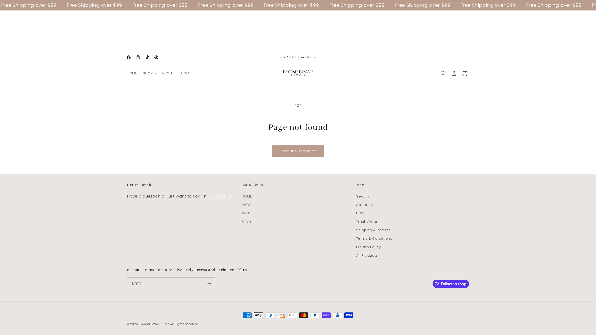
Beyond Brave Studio (154, 324)
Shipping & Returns (373, 230)
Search (362, 196)
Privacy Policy (368, 247)
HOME (247, 196)
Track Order (366, 221)
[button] (149, 73)
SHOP (246, 204)
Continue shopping (298, 151)
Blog (360, 213)
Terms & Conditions (374, 238)
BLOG (246, 221)
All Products (367, 255)
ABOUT (247, 213)
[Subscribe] (209, 283)
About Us (364, 204)
